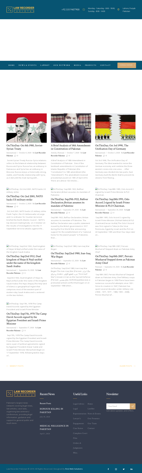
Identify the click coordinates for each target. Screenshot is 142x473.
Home (66, 90)
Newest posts (17, 366)
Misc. (75, 452)
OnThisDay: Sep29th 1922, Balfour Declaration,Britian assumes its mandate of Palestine (69, 202)
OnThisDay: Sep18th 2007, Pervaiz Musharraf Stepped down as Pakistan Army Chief (115, 260)
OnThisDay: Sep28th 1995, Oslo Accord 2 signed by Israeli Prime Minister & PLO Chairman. (112, 202)
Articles (54, 153)
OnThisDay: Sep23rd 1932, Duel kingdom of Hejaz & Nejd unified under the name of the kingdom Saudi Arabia (24, 261)
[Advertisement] (71, 40)
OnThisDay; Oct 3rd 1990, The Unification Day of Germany (111, 147)
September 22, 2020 (71, 260)
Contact (91, 428)
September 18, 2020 (112, 267)
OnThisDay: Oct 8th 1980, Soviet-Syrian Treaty (25, 147)
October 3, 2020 (114, 153)
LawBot (91, 408)
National (61, 153)
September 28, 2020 (115, 210)
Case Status (78, 428)
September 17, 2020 (26, 327)
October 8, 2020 (25, 153)
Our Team (92, 423)
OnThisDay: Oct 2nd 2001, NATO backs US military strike (25, 198)
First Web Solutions (74, 469)
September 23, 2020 (26, 270)
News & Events (94, 413)
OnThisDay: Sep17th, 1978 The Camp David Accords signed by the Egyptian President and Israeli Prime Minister (27, 318)
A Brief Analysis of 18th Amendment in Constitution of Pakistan (70, 147)
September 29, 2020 (71, 210)
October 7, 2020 (73, 153)
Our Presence (93, 418)
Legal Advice (78, 404)
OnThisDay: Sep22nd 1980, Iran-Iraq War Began (71, 255)
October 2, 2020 (25, 203)
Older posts (126, 366)
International (11, 153)
